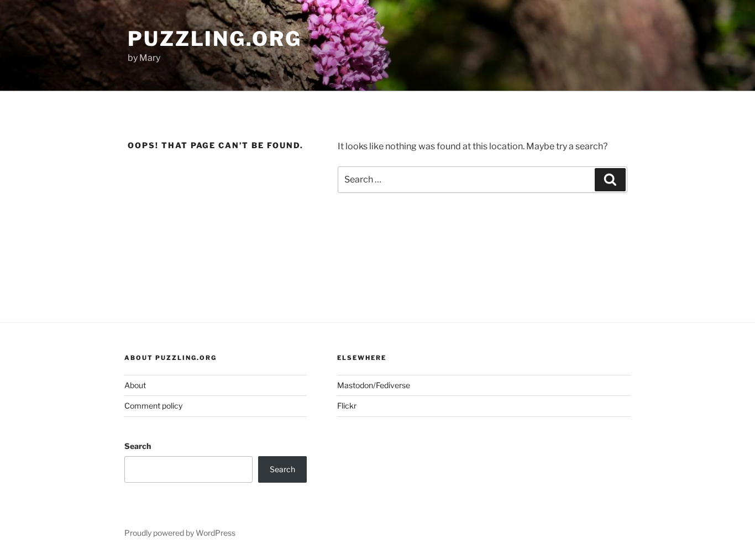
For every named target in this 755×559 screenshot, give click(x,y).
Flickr (346, 405)
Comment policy (153, 405)
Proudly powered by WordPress (179, 532)
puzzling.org (215, 39)
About (135, 385)
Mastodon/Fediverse (373, 385)
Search (137, 446)
